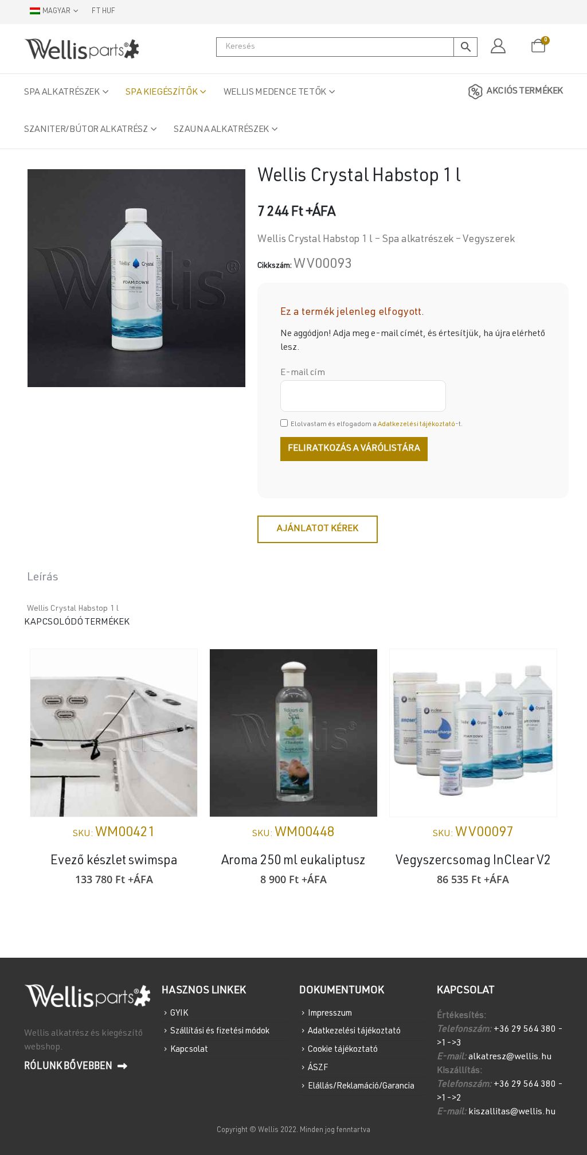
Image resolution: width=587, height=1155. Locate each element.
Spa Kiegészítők (161, 92)
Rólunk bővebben (69, 1067)
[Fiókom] (498, 46)
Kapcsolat (189, 1049)
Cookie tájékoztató (343, 1049)
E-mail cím (302, 373)
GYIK (179, 1013)
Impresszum (330, 1013)
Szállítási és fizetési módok (219, 1031)
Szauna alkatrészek (221, 130)
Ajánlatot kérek (317, 529)
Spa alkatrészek (62, 92)
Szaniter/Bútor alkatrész (86, 130)
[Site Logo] (81, 48)
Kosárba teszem (178, 668)
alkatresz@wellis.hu (509, 1057)
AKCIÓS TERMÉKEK (525, 91)
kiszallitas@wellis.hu (511, 1112)
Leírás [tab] (42, 578)
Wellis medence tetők (275, 92)
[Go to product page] (113, 732)
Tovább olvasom (358, 668)
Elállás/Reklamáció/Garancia (361, 1086)
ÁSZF (318, 1068)
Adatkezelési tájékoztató (416, 424)
